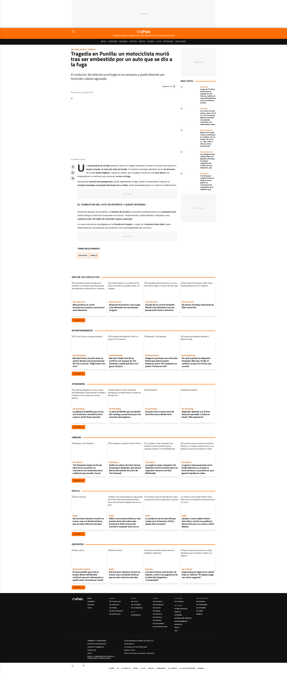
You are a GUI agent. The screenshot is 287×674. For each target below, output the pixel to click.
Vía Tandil (113, 608)
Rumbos (199, 614)
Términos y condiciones (96, 641)
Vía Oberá (157, 611)
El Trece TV (126, 668)
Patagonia (168, 41)
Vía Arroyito (114, 605)
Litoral (150, 41)
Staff (89, 653)
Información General (183, 618)
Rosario (123, 41)
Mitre (135, 668)
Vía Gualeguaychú (160, 627)
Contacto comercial (95, 647)
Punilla (92, 50)
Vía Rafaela (157, 617)
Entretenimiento (181, 621)
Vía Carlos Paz (78, 50)
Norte (142, 41)
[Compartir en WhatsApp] (73, 173)
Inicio (103, 41)
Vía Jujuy (134, 601)
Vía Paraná (157, 620)
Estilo (176, 627)
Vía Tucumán (136, 605)
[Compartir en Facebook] (73, 167)
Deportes (178, 624)
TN (118, 668)
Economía (178, 615)
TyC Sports (172, 668)
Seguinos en (167, 86)
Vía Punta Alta (115, 614)
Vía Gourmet (201, 608)
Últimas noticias (181, 609)
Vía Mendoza (136, 615)
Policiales (83, 255)
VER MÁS (77, 320)
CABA (89, 608)
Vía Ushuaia (179, 601)
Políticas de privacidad (96, 644)
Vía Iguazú (157, 608)
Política (177, 612)
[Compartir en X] (73, 178)
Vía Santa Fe (157, 614)
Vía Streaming (201, 605)
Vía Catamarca (137, 608)
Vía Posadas (157, 601)
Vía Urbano (200, 601)
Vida (176, 631)
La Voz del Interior (187, 668)
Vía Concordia (158, 623)
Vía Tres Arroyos (116, 611)
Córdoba (112, 41)
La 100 (143, 668)
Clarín (111, 668)
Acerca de (91, 650)
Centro (133, 41)
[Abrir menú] (92, 31)
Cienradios (160, 668)
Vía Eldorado (158, 605)
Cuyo (159, 41)
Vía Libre (199, 611)
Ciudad (151, 668)
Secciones (180, 41)
